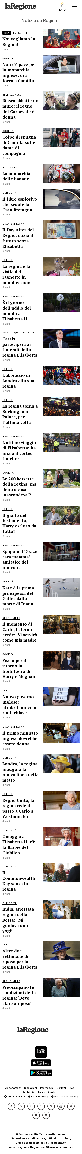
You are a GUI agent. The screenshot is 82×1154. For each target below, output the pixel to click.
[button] (11, 1106)
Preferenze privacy (66, 1096)
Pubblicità (29, 1092)
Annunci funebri (47, 1092)
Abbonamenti (13, 1087)
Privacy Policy (16, 1096)
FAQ (71, 1087)
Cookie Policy (39, 1096)
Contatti (61, 1087)
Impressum (47, 1087)
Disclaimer (30, 1087)
